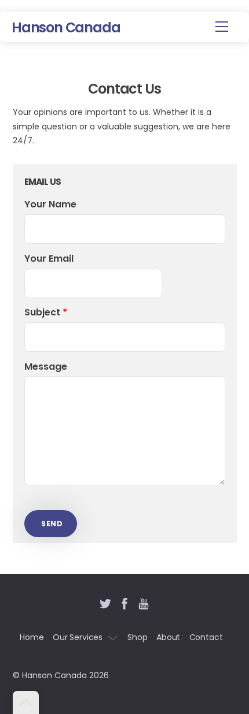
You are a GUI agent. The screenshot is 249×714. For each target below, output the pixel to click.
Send (52, 524)
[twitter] (105, 602)
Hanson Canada (54, 675)
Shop (137, 637)
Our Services (77, 637)
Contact (206, 637)
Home (31, 637)
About (168, 637)
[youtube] (144, 602)
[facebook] (124, 602)
